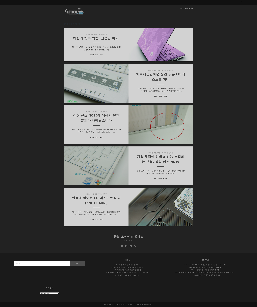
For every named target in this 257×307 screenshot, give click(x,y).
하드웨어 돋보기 (167, 70)
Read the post (96, 55)
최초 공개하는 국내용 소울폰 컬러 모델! (207, 275)
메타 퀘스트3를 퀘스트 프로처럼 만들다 (127, 270)
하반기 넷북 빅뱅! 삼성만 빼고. (96, 38)
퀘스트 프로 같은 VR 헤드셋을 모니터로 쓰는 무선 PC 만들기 (213, 272)
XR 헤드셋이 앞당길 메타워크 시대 (127, 275)
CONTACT (189, 9)
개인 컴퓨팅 (103, 34)
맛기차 (193, 270)
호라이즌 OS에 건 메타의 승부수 (127, 265)
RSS (181, 9)
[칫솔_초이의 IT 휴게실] (74, 13)
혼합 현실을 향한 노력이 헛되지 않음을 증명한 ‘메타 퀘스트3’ (127, 272)
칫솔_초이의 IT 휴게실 (128, 236)
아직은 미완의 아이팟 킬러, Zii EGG (213, 265)
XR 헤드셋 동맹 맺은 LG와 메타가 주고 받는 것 (127, 267)
